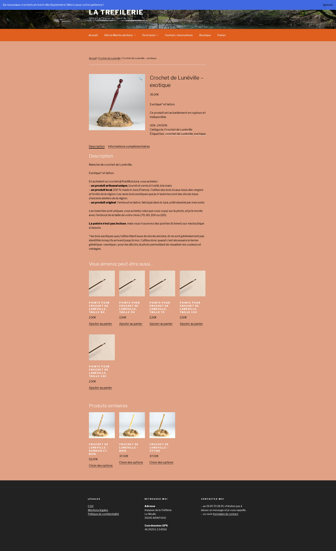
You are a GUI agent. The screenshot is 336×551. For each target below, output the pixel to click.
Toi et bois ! (149, 35)
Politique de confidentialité (103, 513)
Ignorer (328, 4)
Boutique (205, 35)
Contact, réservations (179, 35)
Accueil (93, 35)
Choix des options (101, 465)
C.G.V (91, 506)
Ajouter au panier (100, 323)
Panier (222, 35)
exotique (200, 133)
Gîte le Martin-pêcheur (118, 35)
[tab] (97, 146)
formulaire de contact (225, 513)
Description (97, 146)
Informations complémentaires (129, 146)
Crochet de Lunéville (109, 58)
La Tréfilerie (116, 12)
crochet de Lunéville (179, 133)
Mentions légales (98, 510)
